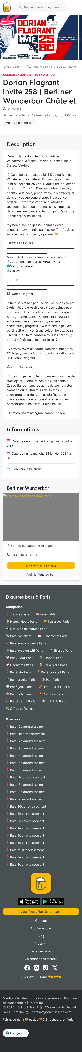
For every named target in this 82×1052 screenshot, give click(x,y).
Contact (41, 921)
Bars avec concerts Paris (27, 643)
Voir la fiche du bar (20, 123)
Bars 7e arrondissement (26, 850)
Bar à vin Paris (20, 672)
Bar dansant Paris (22, 701)
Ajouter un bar (41, 928)
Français (16, 1033)
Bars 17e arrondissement (27, 777)
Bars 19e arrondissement (27, 792)
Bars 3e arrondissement (26, 821)
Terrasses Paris (58, 621)
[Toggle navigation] (74, 7)
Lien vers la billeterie (27, 469)
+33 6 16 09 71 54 (23, 555)
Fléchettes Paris (21, 665)
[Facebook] (27, 967)
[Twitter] (54, 967)
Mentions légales (15, 998)
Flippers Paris (53, 658)
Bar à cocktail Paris (54, 672)
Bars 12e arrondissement (27, 741)
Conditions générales (45, 998)
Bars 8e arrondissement (26, 857)
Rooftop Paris (52, 694)
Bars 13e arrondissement (27, 748)
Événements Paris (39, 67)
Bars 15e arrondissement (27, 763)
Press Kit (41, 943)
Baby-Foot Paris (21, 658)
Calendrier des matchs (41, 959)
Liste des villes (41, 951)
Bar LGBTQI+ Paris (56, 687)
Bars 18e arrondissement (27, 785)
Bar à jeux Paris (20, 687)
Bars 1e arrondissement (26, 799)
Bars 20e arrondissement (27, 806)
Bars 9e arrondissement (26, 864)
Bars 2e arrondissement (26, 814)
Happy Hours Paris (23, 621)
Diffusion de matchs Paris (28, 629)
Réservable (47, 614)
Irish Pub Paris (55, 701)
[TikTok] (45, 967)
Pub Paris (52, 679)
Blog (41, 936)
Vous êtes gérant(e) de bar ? (41, 912)
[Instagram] (36, 967)
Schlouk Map (12, 67)
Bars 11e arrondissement (27, 734)
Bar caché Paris (20, 694)
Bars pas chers (20, 636)
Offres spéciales (21, 709)
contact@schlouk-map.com (51, 1012)
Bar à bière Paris (55, 665)
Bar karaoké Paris (22, 679)
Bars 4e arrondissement (26, 828)
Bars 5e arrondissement (26, 835)
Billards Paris (62, 650)
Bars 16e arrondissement (27, 770)
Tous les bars (19, 614)
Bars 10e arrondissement (27, 726)
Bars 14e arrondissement (27, 755)
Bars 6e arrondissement (26, 843)
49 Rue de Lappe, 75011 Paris (31, 546)
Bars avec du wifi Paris (26, 650)
